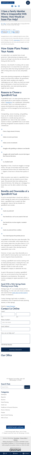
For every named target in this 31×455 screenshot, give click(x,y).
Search (27, 387)
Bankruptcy (4, 394)
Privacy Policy (23, 438)
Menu (28, 3)
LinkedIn (16, 32)
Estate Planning (11, 306)
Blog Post (3, 397)
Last (17, 316)
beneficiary (9, 102)
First (2, 316)
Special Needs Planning (7, 415)
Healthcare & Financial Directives (9, 407)
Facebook (4, 32)
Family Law (4, 405)
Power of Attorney (5, 410)
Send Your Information (15, 349)
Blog (5, 23)
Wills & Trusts (4, 417)
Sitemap (15, 440)
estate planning (17, 40)
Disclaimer (16, 438)
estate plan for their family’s (20, 292)
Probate (3, 412)
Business (3, 399)
